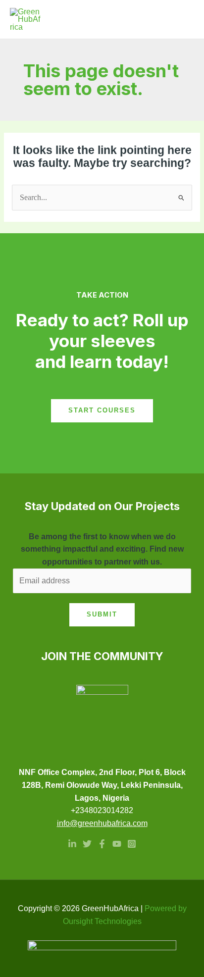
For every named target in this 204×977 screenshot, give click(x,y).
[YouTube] (116, 843)
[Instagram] (131, 843)
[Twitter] (87, 843)
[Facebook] (102, 843)
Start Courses (102, 410)
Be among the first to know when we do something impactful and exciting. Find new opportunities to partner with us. (102, 549)
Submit (102, 614)
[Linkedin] (72, 843)
